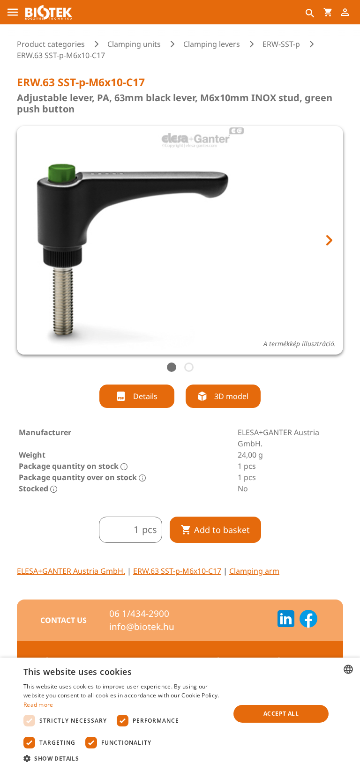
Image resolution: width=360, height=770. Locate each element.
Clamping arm (254, 571)
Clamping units (134, 44)
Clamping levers (211, 44)
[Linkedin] (286, 620)
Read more (38, 705)
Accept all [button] (281, 714)
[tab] (171, 367)
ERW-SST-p (281, 44)
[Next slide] (328, 240)
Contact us (63, 620)
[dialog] (180, 714)
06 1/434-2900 (139, 613)
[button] (123, 758)
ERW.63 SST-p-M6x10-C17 (177, 571)
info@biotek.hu (141, 627)
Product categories (51, 44)
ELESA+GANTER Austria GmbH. (71, 571)
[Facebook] (308, 620)
